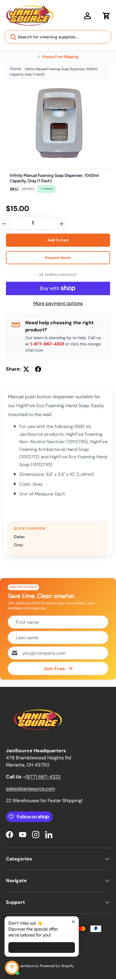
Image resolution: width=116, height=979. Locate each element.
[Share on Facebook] (38, 369)
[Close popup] (73, 921)
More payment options (58, 303)
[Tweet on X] (26, 369)
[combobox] (58, 36)
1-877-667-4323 (47, 344)
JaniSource (29, 966)
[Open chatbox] (12, 968)
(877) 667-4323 (43, 777)
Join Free (54, 668)
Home (15, 68)
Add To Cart (58, 240)
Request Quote (58, 257)
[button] (106, 15)
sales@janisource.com (30, 789)
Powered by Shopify (57, 966)
